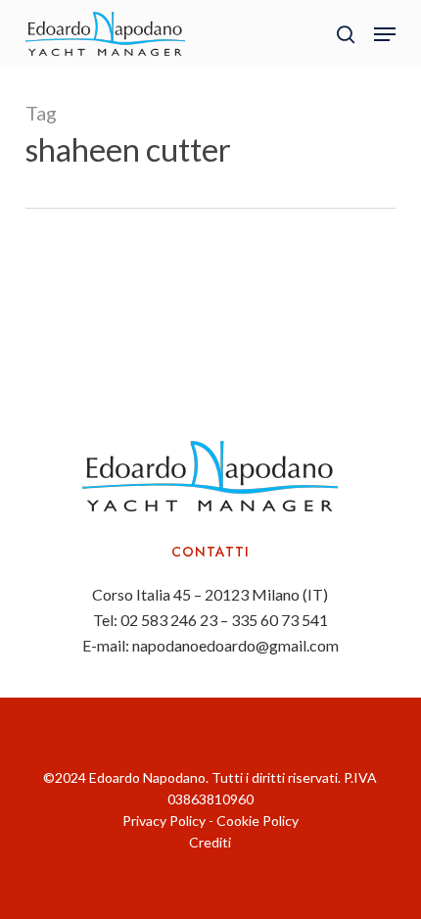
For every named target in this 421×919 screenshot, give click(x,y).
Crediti (210, 842)
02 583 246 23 (168, 619)
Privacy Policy (164, 820)
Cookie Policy (257, 820)
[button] (385, 34)
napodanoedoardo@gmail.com (235, 645)
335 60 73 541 (279, 619)
